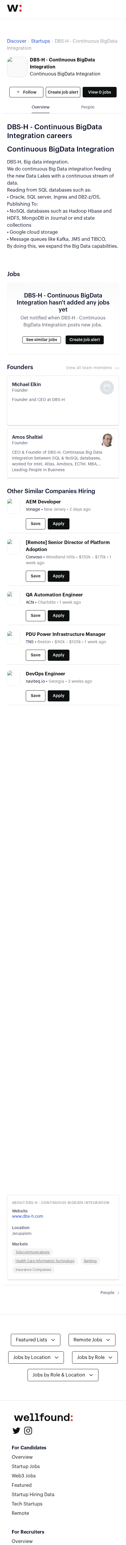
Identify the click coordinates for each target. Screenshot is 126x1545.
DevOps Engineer (45, 674)
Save (35, 524)
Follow (29, 92)
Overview (22, 1457)
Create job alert (63, 92)
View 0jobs (99, 92)
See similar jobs (41, 340)
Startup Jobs (26, 1466)
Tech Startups (27, 1504)
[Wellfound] (14, 8)
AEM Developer (43, 502)
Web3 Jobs (24, 1476)
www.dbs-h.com (27, 1216)
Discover (16, 41)
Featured (22, 1485)
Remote (20, 1513)
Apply (58, 524)
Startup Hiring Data (33, 1494)
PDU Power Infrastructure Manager (66, 634)
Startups (40, 41)
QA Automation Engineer (54, 595)
